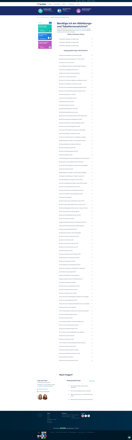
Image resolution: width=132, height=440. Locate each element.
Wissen (78, 4)
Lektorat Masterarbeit (66, 414)
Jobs (48, 416)
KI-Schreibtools (71, 4)
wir (43, 384)
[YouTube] (82, 416)
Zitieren (64, 4)
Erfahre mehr (92, 380)
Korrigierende (49, 422)
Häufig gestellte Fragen (51, 419)
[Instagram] (85, 416)
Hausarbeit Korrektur (75, 417)
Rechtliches (49, 420)
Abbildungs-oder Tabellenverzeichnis (77, 28)
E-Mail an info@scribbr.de (44, 391)
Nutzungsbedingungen (73, 432)
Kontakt (48, 417)
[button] (129, 437)
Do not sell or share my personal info (62, 432)
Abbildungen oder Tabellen (80, 30)
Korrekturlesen (57, 4)
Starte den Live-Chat (43, 389)
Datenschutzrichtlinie (81, 432)
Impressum (52, 432)
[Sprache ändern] (38, 432)
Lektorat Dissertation (66, 416)
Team (48, 414)
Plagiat (50, 4)
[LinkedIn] (88, 416)
